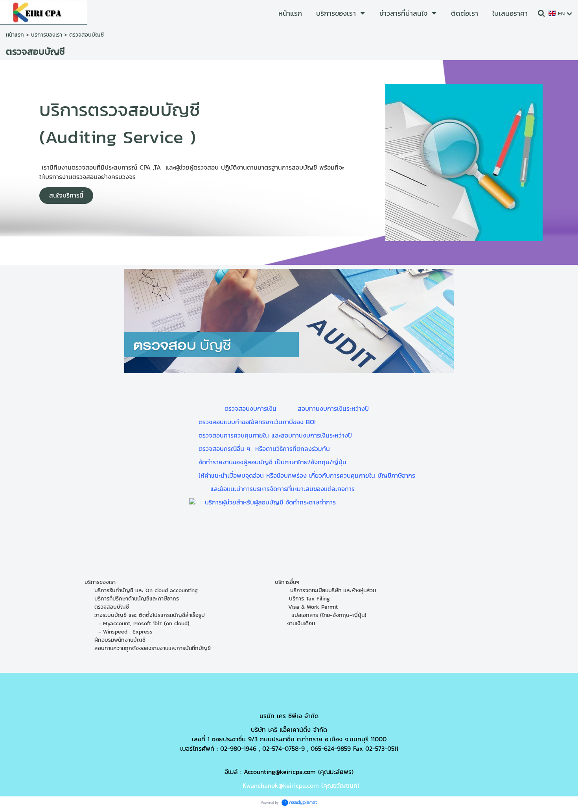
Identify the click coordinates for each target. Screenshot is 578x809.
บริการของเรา (46, 35)
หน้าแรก (15, 35)
